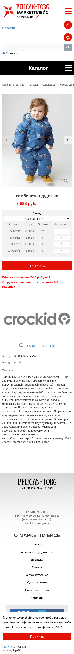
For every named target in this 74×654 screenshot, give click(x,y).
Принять (37, 636)
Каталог (33, 84)
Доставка (37, 559)
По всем (11, 53)
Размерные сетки (37, 590)
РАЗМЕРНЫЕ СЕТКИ (41, 345)
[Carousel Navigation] (37, 140)
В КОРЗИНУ (37, 266)
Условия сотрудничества (37, 552)
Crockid (16, 362)
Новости (8, 28)
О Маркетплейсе (37, 575)
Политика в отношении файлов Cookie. (37, 627)
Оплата (37, 567)
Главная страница (13, 84)
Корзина (7, 646)
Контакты (37, 597)
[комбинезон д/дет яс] (65, 178)
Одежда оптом (37, 582)
